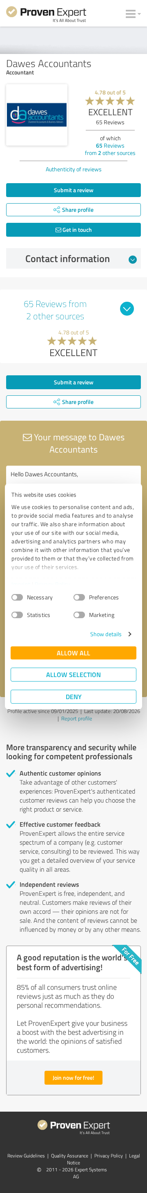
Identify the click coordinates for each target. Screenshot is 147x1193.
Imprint (21, 584)
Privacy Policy (52, 584)
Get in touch (76, 229)
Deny (74, 696)
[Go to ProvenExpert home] (46, 15)
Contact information (67, 258)
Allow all (73, 652)
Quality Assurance (69, 1155)
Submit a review (74, 190)
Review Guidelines (26, 1155)
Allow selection (73, 674)
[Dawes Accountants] (37, 115)
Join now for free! (73, 1077)
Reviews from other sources (110, 149)
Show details (106, 634)
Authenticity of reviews (74, 169)
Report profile (76, 718)
